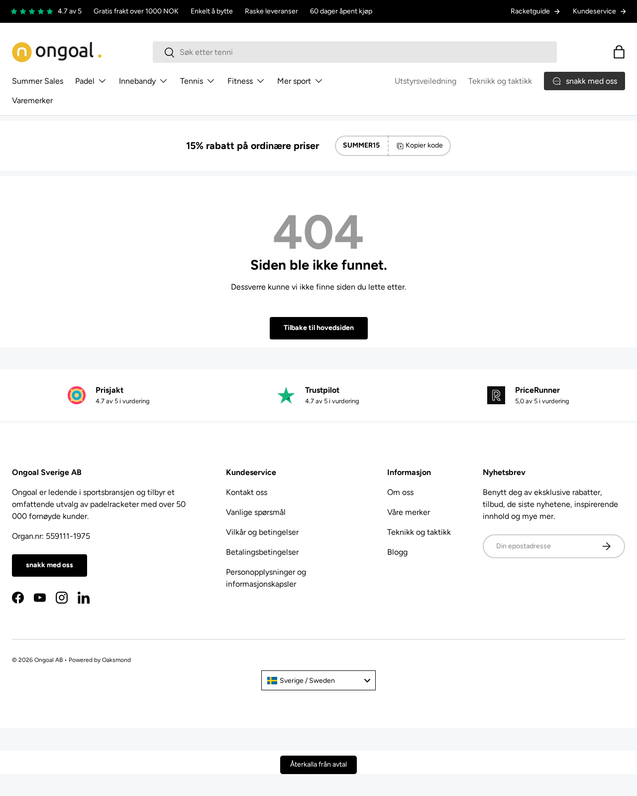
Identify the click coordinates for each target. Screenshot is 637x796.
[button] (619, 52)
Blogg (397, 552)
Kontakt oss (246, 492)
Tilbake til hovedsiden (319, 327)
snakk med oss (49, 565)
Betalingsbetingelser (262, 552)
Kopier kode (424, 145)
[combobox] (355, 52)
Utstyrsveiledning (425, 81)
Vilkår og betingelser (262, 532)
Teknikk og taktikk (500, 81)
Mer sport (294, 81)
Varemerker (32, 100)
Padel (85, 81)
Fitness (240, 81)
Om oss (400, 492)
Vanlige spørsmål (256, 512)
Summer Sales (37, 81)
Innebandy (137, 81)
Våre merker (408, 512)
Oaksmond (116, 659)
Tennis (191, 81)
